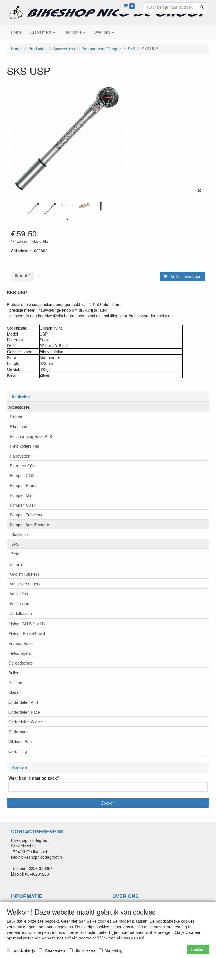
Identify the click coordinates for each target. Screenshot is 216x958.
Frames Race (20, 643)
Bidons (16, 416)
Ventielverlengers (25, 584)
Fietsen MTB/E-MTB (26, 623)
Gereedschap (20, 663)
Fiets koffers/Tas (24, 446)
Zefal (15, 554)
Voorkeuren (54, 950)
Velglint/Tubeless (25, 574)
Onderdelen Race (24, 712)
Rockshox (20, 534)
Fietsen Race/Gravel (26, 633)
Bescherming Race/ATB (31, 436)
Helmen (15, 682)
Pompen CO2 (22, 475)
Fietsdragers (19, 653)
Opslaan (198, 949)
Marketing (113, 950)
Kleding (15, 692)
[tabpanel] (33, 208)
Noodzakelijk (23, 950)
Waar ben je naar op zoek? (33, 778)
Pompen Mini (21, 495)
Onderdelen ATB (23, 702)
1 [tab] (67, 219)
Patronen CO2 (22, 465)
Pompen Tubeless (26, 515)
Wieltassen (19, 603)
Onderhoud (18, 731)
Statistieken (85, 950)
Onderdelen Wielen (25, 722)
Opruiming (17, 751)
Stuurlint (17, 564)
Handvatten (20, 456)
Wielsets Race (21, 741)
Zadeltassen (21, 613)
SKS (15, 544)
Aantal (21, 275)
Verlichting (19, 593)
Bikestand (18, 426)
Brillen (13, 673)
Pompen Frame (24, 485)
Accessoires (19, 407)
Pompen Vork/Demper (29, 524)
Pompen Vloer (22, 505)
